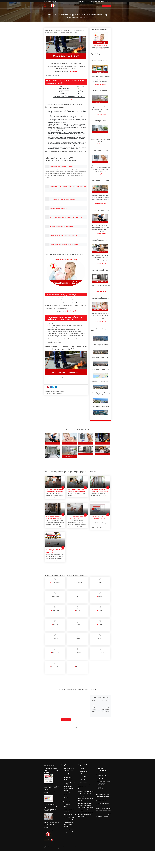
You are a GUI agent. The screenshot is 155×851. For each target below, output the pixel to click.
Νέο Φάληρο (100, 653)
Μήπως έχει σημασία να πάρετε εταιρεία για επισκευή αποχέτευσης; (66, 217)
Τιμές (76, 4)
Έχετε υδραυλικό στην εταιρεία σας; (58, 208)
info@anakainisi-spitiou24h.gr (103, 781)
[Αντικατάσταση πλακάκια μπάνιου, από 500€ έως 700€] (53, 508)
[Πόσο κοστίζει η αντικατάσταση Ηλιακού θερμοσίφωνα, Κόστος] (53, 481)
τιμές (85, 786)
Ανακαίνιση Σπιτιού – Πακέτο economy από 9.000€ (70, 830)
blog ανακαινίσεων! (54, 829)
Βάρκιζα (100, 596)
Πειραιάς (66, 797)
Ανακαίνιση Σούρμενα (100, 174)
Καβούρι (77, 624)
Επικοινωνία (97, 1)
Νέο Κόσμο (78, 653)
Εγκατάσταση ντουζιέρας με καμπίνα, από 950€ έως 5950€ (99, 490)
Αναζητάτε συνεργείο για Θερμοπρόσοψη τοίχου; (61, 226)
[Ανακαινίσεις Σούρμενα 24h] (66, 271)
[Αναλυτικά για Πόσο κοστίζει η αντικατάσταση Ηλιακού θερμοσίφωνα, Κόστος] (62, 487)
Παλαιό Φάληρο (55, 667)
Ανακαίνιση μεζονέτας (100, 291)
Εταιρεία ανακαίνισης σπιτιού (86, 791)
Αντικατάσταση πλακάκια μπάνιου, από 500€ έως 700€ (54, 517)
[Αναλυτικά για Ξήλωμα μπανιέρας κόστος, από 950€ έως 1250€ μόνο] (85, 514)
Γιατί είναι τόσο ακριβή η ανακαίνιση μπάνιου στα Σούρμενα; (64, 244)
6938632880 (100, 789)
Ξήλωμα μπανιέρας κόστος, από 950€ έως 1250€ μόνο (77, 517)
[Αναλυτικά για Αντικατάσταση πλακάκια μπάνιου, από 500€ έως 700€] (62, 514)
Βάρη (77, 596)
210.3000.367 (71, 311)
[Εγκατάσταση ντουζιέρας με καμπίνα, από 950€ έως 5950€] (97, 481)
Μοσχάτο (77, 638)
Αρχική (82, 768)
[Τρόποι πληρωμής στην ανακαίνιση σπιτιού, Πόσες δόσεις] (97, 508)
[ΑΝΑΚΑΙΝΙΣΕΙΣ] (48, 836)
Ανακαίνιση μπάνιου (100, 114)
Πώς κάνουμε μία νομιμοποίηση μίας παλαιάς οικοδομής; (63, 235)
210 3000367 (100, 785)
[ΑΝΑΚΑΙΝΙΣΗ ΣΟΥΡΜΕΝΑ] (100, 38)
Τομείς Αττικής (88, 5)
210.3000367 (106, 6)
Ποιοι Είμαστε (71, 5)
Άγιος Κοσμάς (78, 582)
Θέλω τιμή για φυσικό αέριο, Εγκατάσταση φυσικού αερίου (76, 490)
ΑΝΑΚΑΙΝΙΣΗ (103, 49)
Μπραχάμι (100, 638)
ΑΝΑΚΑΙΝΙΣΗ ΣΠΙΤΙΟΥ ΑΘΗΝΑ (50, 1)
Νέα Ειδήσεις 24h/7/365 (81, 1)
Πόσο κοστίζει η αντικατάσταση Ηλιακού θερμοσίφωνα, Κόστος (55, 490)
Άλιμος (100, 582)
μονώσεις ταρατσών (70, 99)
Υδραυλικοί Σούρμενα (100, 233)
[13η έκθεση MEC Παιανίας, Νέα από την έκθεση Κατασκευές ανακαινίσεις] (53, 539)
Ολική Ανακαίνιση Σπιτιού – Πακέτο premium (68, 824)
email (103, 1)
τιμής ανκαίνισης (104, 814)
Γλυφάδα (100, 610)
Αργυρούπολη (55, 596)
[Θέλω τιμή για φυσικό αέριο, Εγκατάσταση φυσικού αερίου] (75, 481)
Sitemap (91, 846)
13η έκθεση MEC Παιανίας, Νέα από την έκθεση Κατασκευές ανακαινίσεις (55, 550)
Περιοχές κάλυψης (81, 5)
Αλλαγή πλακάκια (100, 144)
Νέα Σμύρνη (55, 653)
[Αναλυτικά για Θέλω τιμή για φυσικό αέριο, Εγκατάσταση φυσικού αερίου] (85, 487)
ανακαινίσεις (87, 798)
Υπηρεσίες (83, 776)
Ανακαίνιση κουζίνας (69, 820)
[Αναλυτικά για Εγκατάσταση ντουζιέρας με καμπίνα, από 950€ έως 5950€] (107, 487)
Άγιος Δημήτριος (55, 582)
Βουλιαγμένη (55, 610)
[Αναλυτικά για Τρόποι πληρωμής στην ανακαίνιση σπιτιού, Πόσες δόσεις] (107, 514)
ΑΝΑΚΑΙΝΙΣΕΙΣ (72, 846)
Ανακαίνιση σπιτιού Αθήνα (62, 5)
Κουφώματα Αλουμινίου (100, 84)
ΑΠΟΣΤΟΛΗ (66, 719)
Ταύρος (78, 667)
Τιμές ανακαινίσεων (91, 1)
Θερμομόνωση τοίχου (100, 203)
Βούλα (78, 610)
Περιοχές (83, 779)
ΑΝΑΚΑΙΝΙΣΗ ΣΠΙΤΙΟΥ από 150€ (57, 846)
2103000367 (107, 1)
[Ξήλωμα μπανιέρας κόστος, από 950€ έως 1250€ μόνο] (75, 508)
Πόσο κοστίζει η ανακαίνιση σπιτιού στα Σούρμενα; (62, 166)
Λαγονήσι (55, 638)
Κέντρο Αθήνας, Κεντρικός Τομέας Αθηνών (68, 788)
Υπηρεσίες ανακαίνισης (95, 5)
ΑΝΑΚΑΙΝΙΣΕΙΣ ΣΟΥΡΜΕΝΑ (100, 45)
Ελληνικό (55, 624)
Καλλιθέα (100, 624)
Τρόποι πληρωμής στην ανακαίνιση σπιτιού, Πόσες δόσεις (98, 518)
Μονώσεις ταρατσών (69, 809)
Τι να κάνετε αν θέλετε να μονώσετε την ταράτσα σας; (62, 199)
